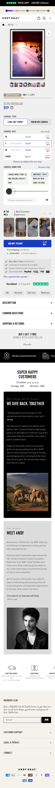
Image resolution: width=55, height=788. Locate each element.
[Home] (3, 25)
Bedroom (45, 293)
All (7, 293)
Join (46, 720)
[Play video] (25, 85)
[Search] (44, 18)
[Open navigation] (51, 18)
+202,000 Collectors (33, 3)
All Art (11, 25)
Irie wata (31, 293)
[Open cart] (38, 18)
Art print (18, 293)
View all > (27, 345)
